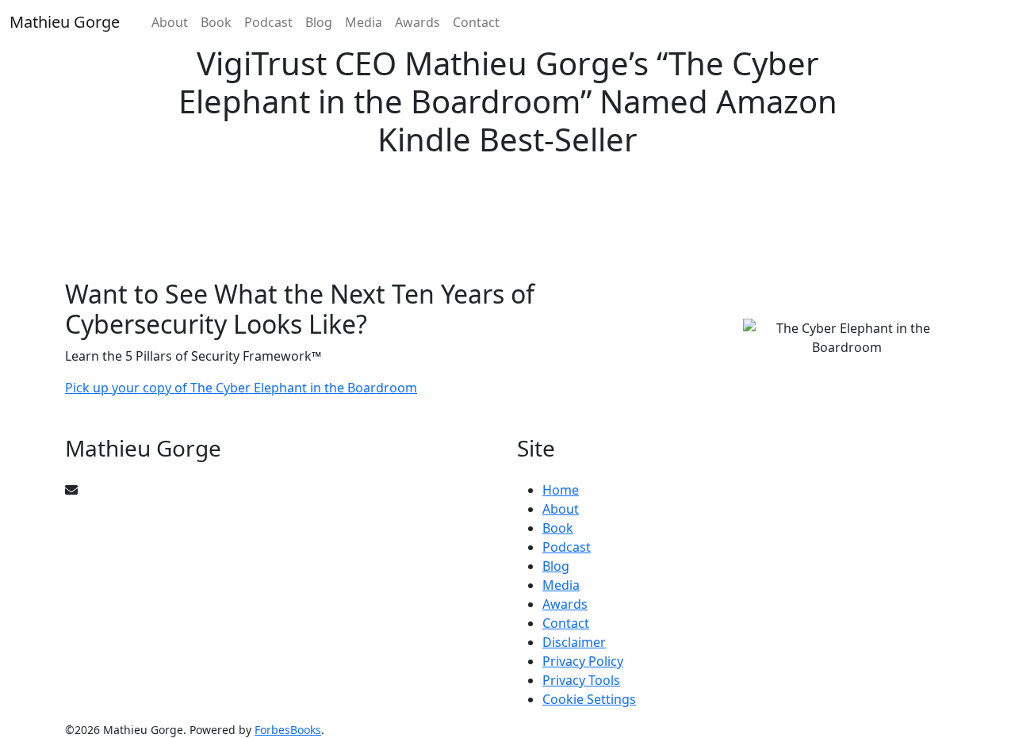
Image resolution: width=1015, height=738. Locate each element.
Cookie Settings (589, 699)
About (169, 22)
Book (216, 22)
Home (560, 490)
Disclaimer (574, 642)
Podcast (268, 22)
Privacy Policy (582, 661)
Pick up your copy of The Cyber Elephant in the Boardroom (241, 387)
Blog (318, 22)
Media (363, 22)
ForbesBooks (288, 729)
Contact (476, 22)
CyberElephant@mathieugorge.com (185, 490)
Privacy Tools (581, 680)
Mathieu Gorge (65, 22)
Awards (417, 22)
